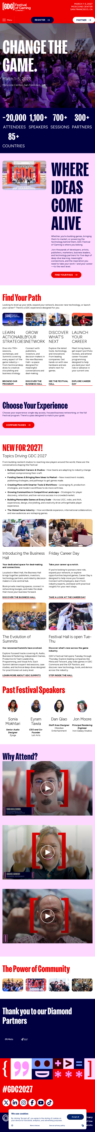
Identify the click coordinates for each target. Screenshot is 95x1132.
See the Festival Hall (58, 382)
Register (40, 20)
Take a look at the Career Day (67, 597)
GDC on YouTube (41, 1102)
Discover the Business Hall (34, 382)
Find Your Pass (64, 274)
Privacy (89, 1117)
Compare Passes (16, 425)
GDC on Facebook (32, 1102)
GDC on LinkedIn (15, 1102)
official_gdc (6, 1102)
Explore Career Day (81, 382)
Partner (81, 20)
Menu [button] (9, 20)
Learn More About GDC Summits (21, 675)
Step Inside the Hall (61, 675)
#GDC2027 (17, 1089)
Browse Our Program (9, 382)
